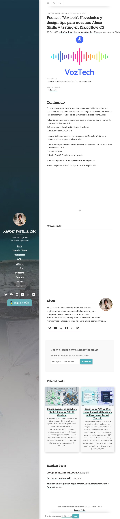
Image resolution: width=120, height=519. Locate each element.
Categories (19, 254)
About (20, 281)
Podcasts (19, 272)
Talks (19, 259)
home (49, 13)
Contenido (53, 90)
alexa (67, 13)
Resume (20, 277)
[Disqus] (79, 261)
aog (63, 13)
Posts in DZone (19, 250)
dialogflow (56, 13)
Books (20, 268)
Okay (75, 516)
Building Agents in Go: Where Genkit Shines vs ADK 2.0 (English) (62, 412)
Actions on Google (83, 32)
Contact (20, 286)
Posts (19, 245)
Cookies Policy (67, 516)
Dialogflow (66, 32)
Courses (20, 263)
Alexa (97, 32)
